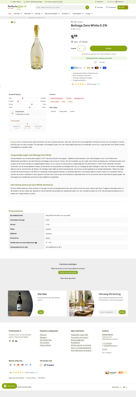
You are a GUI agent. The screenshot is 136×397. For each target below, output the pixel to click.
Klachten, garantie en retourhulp (81, 345)
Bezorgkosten (75, 342)
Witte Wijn (27, 13)
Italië (75, 22)
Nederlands (100, 1)
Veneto (80, 22)
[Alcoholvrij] (69, 13)
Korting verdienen (45, 345)
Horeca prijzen (44, 342)
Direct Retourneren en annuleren (81, 350)
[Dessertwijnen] (82, 13)
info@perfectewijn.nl (110, 346)
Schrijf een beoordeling (68, 272)
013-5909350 (107, 343)
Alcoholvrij (65, 13)
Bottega (84, 42)
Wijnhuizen (43, 335)
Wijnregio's (43, 337)
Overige (88, 13)
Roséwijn (37, 13)
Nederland (115, 1)
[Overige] (92, 13)
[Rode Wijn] (21, 13)
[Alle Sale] (37, 303)
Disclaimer (41, 378)
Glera (76, 42)
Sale (9, 13)
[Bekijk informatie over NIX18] (123, 372)
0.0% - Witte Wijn (20, 17)
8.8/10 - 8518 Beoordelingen (34, 2)
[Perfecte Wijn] (17, 7)
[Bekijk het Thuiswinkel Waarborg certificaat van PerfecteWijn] (111, 372)
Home (10, 17)
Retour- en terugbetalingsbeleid (81, 348)
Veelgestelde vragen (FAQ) (79, 335)
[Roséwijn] (42, 13)
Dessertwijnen (77, 13)
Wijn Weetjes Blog (45, 340)
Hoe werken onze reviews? (79, 337)
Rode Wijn (17, 13)
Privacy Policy (31, 378)
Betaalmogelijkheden (77, 340)
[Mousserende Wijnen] (59, 13)
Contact (104, 349)
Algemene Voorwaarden (16, 378)
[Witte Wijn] (32, 13)
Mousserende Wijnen (51, 13)
